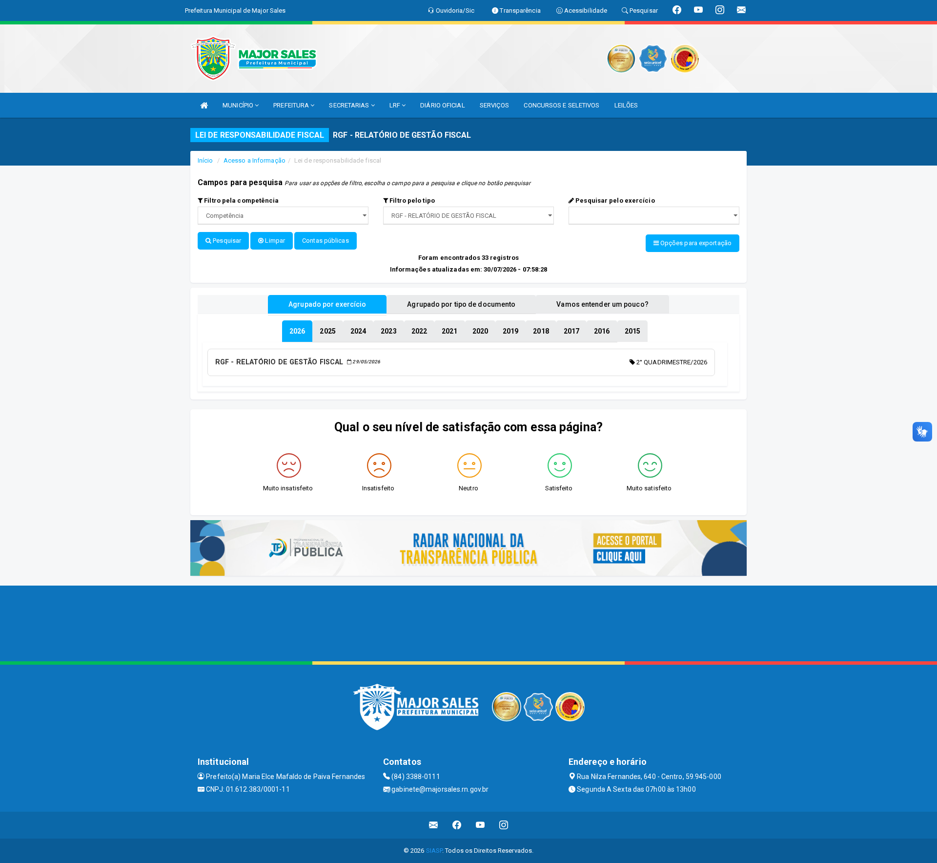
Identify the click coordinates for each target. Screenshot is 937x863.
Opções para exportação (695, 243)
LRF (395, 105)
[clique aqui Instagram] (503, 825)
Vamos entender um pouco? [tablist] (602, 304)
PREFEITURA (291, 105)
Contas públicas (325, 240)
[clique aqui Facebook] (457, 825)
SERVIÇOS (494, 105)
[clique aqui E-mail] (433, 825)
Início (205, 160)
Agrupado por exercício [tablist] (327, 304)
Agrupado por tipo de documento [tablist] (461, 304)
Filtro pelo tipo (411, 200)
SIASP (434, 850)
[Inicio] (204, 105)
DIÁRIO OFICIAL (442, 105)
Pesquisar (226, 240)
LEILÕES (626, 105)
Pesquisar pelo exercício (614, 200)
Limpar (274, 240)
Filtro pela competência (241, 200)
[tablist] (297, 331)
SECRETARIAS (349, 105)
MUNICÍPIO (239, 105)
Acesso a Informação (254, 160)
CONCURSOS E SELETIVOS (561, 105)
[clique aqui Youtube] (480, 825)
